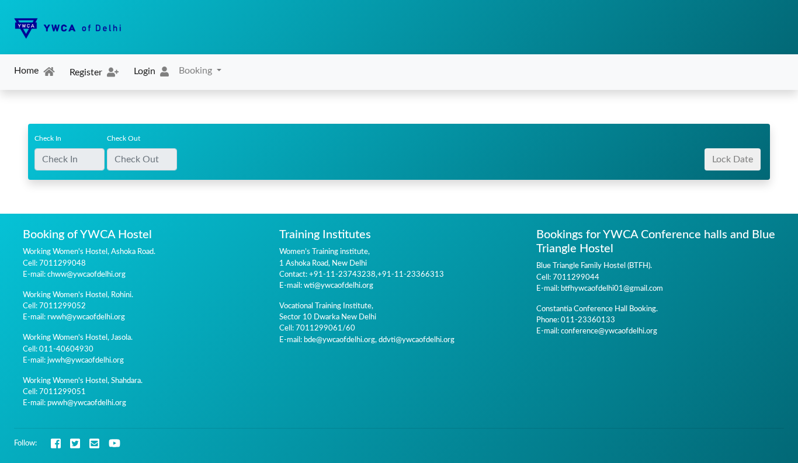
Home (26, 70)
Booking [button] (196, 70)
